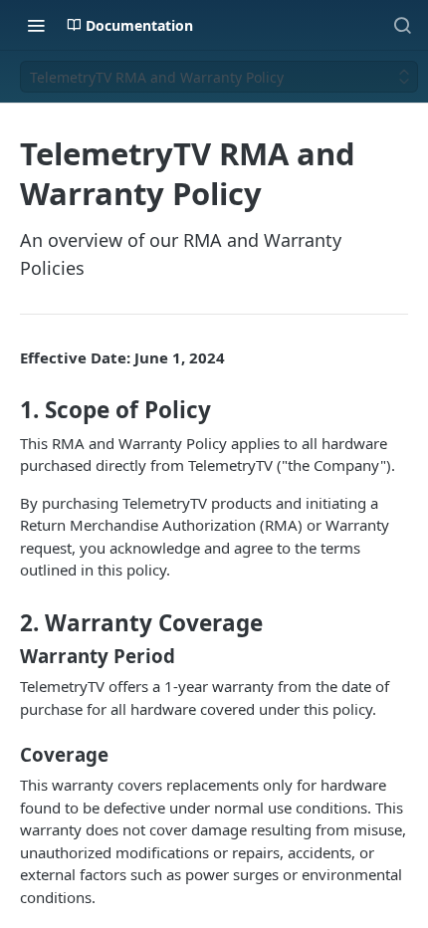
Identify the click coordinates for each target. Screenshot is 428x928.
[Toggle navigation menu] (36, 25)
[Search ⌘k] (402, 25)
